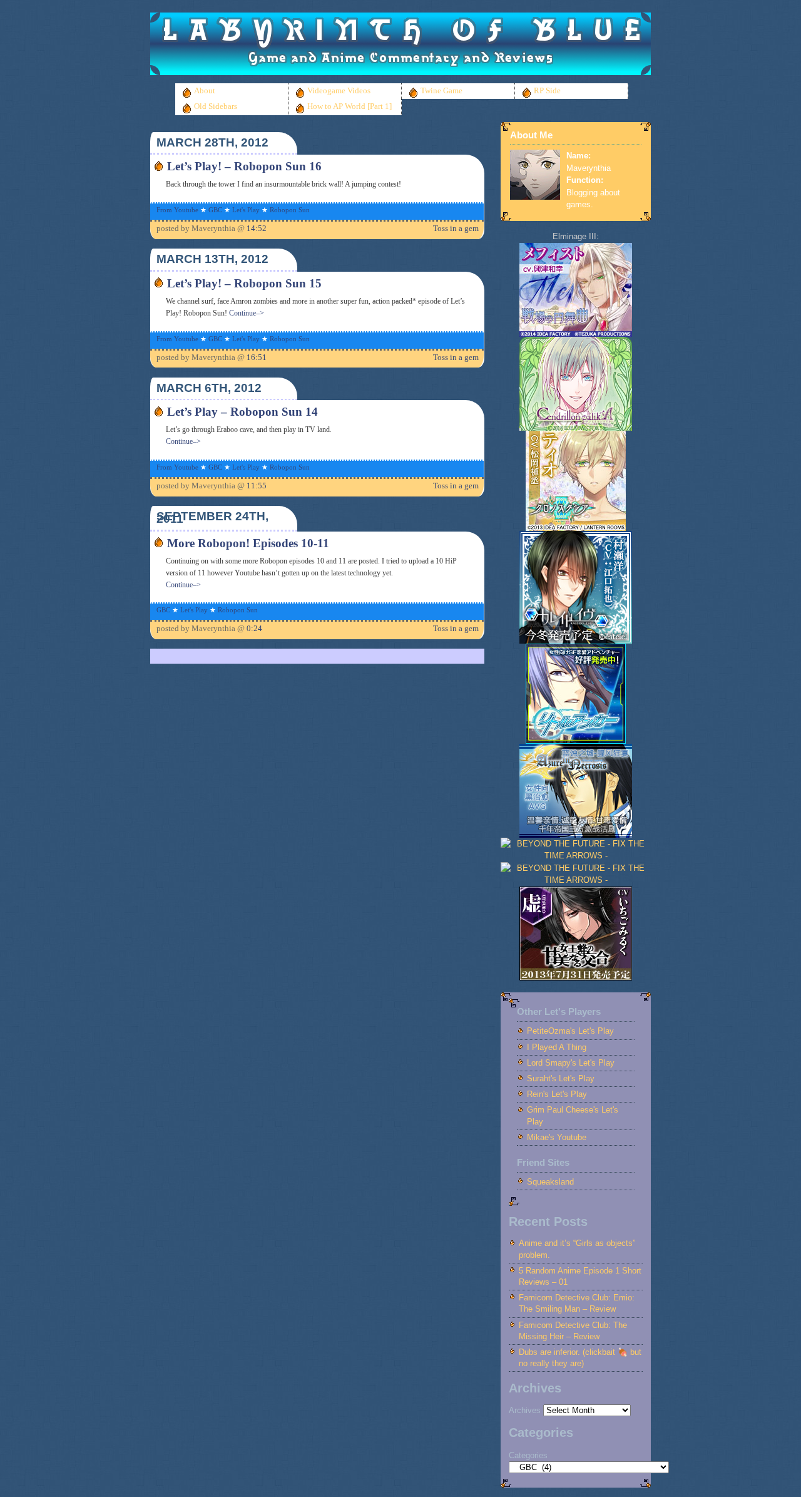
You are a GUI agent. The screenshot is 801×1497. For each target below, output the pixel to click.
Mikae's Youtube (556, 1137)
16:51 (257, 357)
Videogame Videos (338, 90)
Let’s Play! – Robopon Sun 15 (244, 283)
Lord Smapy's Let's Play (571, 1062)
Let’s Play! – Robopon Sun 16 (244, 166)
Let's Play (246, 209)
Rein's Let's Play (557, 1094)
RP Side (547, 90)
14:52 (257, 228)
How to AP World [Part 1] (349, 106)
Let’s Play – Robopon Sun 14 (242, 411)
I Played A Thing (556, 1047)
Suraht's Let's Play (560, 1078)
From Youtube (177, 209)
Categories (528, 1455)
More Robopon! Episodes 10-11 (248, 543)
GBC (215, 209)
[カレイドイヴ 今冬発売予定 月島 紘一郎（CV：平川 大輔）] (575, 641)
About (204, 90)
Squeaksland (550, 1181)
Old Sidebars (215, 106)
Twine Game (441, 90)
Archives (525, 1410)
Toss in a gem (456, 228)
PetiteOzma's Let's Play (570, 1031)
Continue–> (246, 313)
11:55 (257, 485)
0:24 (254, 628)
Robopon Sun (290, 209)
